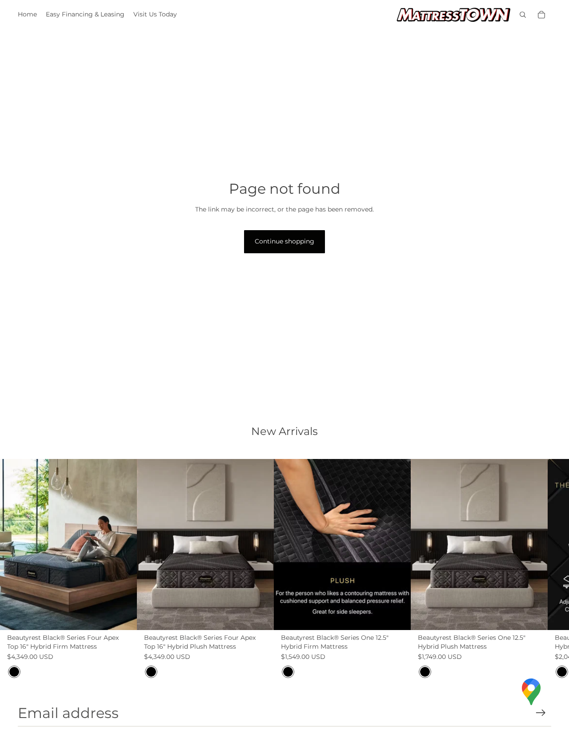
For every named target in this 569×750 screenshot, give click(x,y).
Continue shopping (284, 241)
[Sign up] (540, 712)
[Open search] (523, 14)
